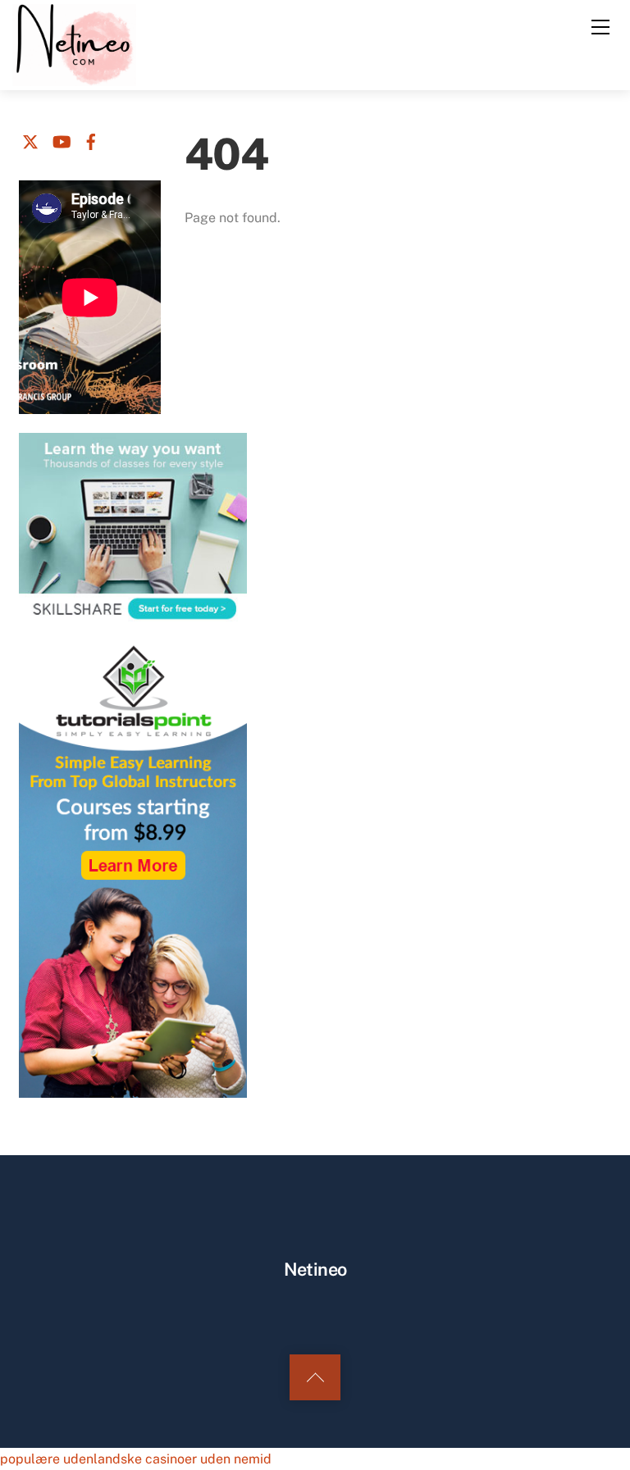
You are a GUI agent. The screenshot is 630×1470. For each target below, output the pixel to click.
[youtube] (60, 139)
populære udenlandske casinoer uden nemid (136, 1459)
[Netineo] (74, 43)
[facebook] (91, 139)
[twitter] (30, 139)
